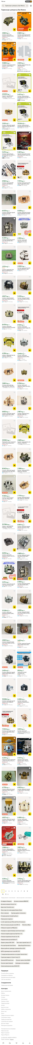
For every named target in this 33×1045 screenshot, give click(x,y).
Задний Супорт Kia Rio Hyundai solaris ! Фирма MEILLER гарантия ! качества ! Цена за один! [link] (23, 760)
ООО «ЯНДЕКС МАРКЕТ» (11, 1037)
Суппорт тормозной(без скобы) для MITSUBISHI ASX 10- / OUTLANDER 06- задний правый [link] (8, 850)
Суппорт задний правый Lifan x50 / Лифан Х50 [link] (7, 498)
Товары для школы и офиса (7, 1015)
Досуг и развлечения (6, 991)
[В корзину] (14, 29)
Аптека (3, 1005)
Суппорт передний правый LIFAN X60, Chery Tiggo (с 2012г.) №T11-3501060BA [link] (8, 790)
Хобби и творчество (6, 1009)
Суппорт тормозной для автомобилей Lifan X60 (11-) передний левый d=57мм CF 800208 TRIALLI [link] (24, 97)
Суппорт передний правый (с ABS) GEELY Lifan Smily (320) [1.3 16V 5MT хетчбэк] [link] (23, 790)
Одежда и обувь (5, 1001)
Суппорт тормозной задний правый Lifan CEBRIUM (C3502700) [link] (8, 701)
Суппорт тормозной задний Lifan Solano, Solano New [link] (8, 584)
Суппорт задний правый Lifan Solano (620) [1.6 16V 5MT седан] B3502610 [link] (8, 298)
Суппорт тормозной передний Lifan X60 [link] (22, 240)
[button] (31, 6)
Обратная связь (5, 1030)
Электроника (4, 999)
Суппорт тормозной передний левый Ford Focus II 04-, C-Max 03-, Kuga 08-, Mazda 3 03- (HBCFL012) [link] (23, 850)
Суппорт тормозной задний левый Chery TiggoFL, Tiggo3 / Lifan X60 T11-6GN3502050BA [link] (9, 820)
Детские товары (5, 1023)
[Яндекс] (12, 1039)
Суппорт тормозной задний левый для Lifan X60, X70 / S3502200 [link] (8, 126)
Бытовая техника (5, 995)
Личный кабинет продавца (7, 973)
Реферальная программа (7, 985)
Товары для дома (5, 1003)
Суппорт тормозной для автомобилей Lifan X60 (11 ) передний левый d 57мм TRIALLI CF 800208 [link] (23, 126)
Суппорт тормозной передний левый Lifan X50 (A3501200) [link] (23, 386)
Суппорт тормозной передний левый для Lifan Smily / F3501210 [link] (8, 881)
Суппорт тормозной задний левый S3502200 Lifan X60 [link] (23, 213)
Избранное (16, 1043)
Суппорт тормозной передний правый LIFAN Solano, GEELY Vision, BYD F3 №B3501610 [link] (8, 35)
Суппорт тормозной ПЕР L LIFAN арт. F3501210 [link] (23, 471)
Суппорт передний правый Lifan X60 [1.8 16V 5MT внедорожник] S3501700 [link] (8, 240)
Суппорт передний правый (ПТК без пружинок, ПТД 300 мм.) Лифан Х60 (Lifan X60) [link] (23, 527)
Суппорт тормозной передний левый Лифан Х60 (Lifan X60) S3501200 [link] (24, 327)
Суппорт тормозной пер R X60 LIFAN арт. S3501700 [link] (23, 498)
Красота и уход (4, 1007)
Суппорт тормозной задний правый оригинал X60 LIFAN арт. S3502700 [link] (8, 471)
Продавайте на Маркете (7, 975)
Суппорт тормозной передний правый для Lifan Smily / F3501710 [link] (23, 731)
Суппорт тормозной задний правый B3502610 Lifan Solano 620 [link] (23, 268)
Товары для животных (6, 1019)
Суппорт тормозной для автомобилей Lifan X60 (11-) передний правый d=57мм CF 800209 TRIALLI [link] (8, 154)
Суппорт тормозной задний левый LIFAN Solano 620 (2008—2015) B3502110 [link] (23, 644)
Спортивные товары (6, 1017)
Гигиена (3, 997)
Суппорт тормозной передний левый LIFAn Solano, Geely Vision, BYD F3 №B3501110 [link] (23, 820)
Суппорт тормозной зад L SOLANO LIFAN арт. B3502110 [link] (23, 414)
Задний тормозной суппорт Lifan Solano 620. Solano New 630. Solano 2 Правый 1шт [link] (24, 154)
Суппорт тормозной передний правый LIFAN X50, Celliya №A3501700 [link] (7, 613)
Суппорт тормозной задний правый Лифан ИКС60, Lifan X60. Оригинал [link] (23, 35)
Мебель (3, 993)
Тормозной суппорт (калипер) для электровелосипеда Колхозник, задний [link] (22, 673)
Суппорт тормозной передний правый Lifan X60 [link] (8, 327)
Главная (3, 1043)
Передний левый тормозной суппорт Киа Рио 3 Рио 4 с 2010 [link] (8, 760)
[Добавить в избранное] (14, 13)
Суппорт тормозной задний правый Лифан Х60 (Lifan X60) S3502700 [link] (8, 731)
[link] (6, 901)
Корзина (23, 1043)
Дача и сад (3, 1011)
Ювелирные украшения (6, 1025)
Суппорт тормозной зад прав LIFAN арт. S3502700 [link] (8, 386)
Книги (2, 1013)
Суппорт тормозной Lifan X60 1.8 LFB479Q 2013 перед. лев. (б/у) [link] (8, 270)
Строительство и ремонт (7, 1021)
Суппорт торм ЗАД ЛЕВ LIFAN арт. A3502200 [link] (7, 527)
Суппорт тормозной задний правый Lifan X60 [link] (8, 213)
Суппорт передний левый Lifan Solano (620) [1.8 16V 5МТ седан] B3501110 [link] (23, 298)
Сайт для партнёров (6, 979)
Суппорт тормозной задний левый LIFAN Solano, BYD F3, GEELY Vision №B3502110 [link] (8, 673)
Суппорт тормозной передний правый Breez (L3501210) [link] (23, 701)
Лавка (10, 1043)
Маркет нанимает (5, 1032)
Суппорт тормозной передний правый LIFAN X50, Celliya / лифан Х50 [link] (23, 356)
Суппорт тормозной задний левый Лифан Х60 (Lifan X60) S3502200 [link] (23, 183)
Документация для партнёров (8, 977)
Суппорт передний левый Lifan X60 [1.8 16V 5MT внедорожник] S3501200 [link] (23, 556)
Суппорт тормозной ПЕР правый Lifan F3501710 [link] (7, 183)
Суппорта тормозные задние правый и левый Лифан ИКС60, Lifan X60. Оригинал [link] (8, 65)
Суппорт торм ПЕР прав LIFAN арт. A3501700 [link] (7, 96)
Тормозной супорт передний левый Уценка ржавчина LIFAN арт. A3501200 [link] (9, 442)
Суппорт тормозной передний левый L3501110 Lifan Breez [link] (8, 555)
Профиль (29, 1043)
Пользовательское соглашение (8, 1028)
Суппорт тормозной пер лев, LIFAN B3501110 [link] (24, 65)
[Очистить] (27, 6)
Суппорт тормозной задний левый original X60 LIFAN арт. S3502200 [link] (8, 414)
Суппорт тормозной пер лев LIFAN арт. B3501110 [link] (8, 356)
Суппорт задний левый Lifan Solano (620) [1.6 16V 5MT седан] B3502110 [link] (24, 881)
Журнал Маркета (5, 1034)
